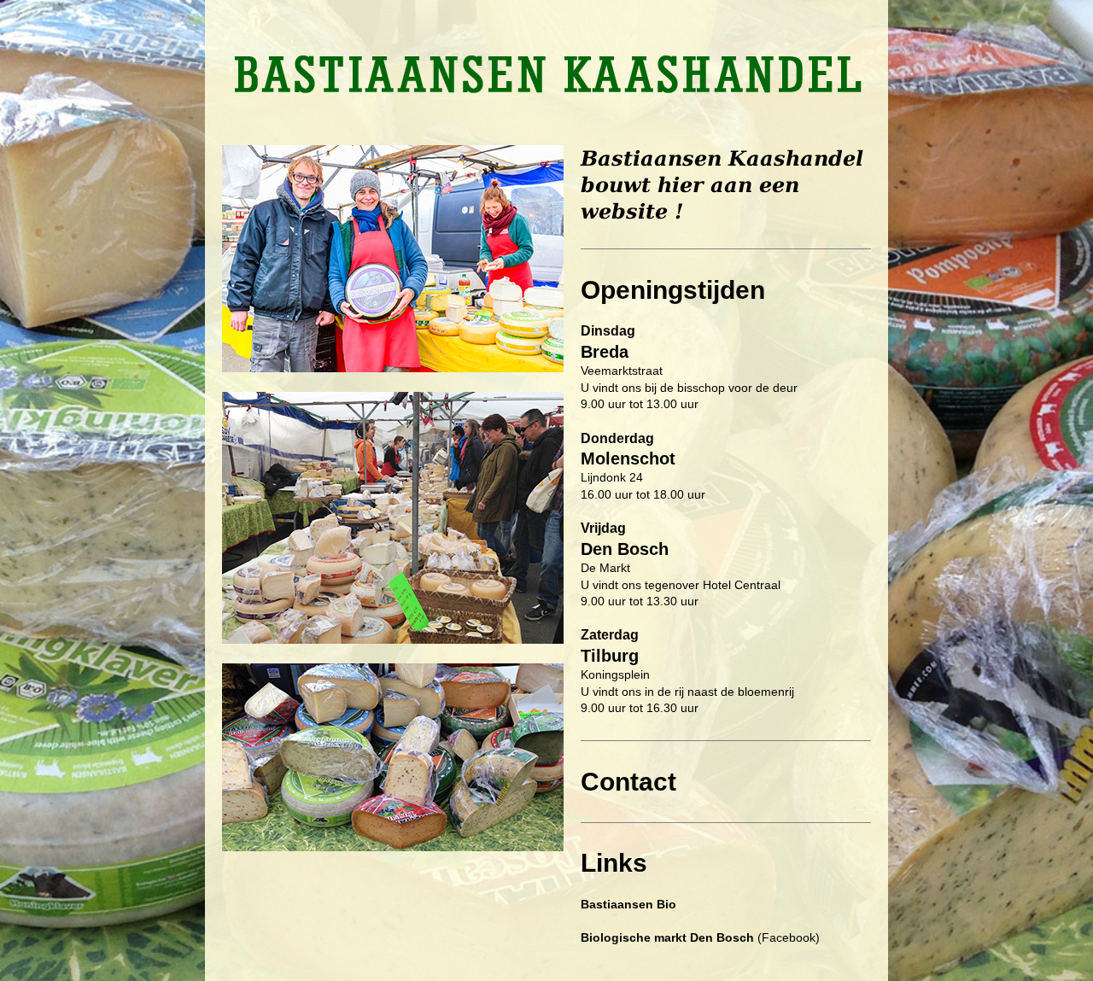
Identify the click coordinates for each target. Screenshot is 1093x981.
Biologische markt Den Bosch (667, 937)
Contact (628, 782)
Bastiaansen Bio (628, 904)
